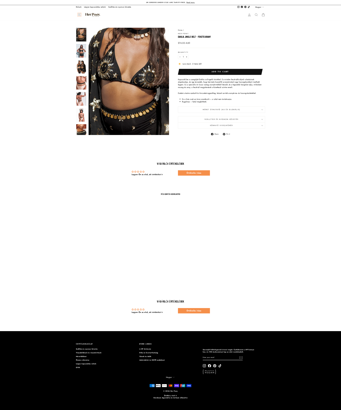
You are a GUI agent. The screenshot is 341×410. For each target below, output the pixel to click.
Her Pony (183, 34)
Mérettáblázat (81, 356)
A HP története (145, 349)
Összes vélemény (82, 360)
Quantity (183, 52)
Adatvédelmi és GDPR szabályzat (152, 360)
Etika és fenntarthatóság (148, 353)
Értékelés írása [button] (194, 172)
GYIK (78, 367)
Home (180, 30)
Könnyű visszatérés (221, 125)
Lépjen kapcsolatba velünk (95, 7)
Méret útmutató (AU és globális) (221, 109)
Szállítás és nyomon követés (119, 7)
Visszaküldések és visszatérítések (89, 353)
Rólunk (78, 7)
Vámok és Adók (145, 356)
